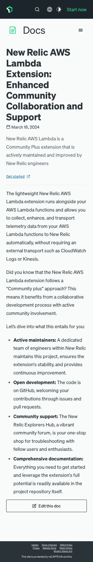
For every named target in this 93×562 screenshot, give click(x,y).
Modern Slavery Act (63, 551)
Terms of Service (49, 545)
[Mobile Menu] (80, 30)
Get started (15, 176)
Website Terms (49, 548)
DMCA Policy (66, 545)
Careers (35, 545)
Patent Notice (65, 548)
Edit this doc (49, 505)
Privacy (36, 548)
